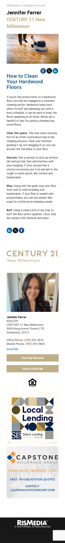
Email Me (12, 349)
